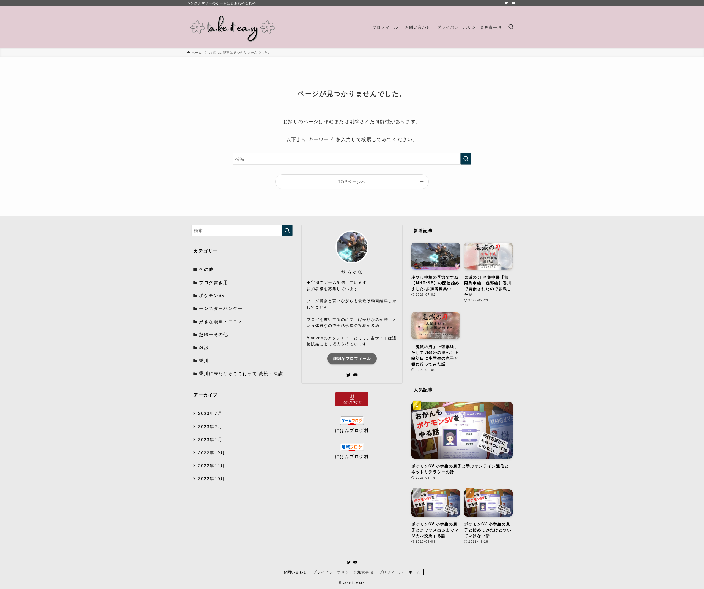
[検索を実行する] (465, 159)
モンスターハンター (221, 308)
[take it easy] (233, 26)
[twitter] (506, 3)
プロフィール (391, 571)
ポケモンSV (212, 295)
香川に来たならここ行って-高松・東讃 (241, 373)
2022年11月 (211, 465)
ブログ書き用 (213, 282)
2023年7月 (210, 413)
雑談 (204, 347)
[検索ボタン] (511, 27)
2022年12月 (211, 452)
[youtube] (513, 3)
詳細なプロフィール (352, 358)
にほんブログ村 (352, 430)
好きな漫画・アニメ (221, 321)
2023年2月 (210, 426)
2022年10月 (211, 478)
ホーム (415, 571)
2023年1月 (210, 439)
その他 (206, 269)
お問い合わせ (295, 571)
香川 (204, 360)
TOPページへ (352, 181)
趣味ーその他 (213, 334)
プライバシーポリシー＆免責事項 (343, 571)
